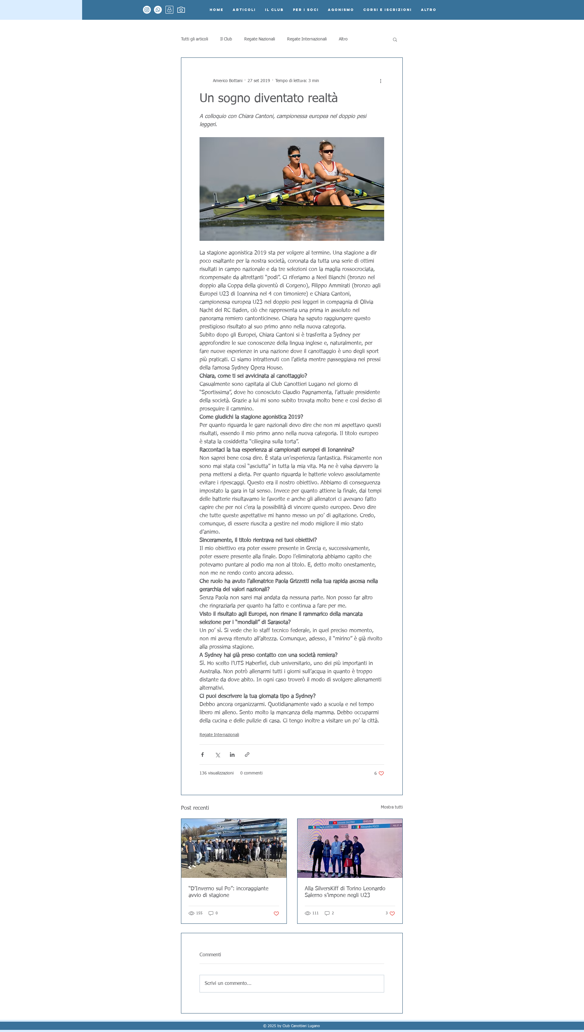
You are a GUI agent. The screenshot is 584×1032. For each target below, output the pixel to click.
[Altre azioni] (380, 81)
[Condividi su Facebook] (202, 754)
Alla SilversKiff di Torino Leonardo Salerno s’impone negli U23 (345, 892)
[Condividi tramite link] (247, 754)
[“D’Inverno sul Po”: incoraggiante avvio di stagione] (234, 848)
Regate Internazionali (307, 39)
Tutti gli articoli (194, 39)
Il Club (226, 39)
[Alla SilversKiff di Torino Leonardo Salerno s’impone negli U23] (350, 848)
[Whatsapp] (158, 10)
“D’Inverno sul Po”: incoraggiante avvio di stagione (228, 892)
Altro (343, 39)
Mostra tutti (392, 807)
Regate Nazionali (259, 39)
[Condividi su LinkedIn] (232, 754)
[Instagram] (147, 10)
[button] (395, 39)
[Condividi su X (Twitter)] (217, 754)
